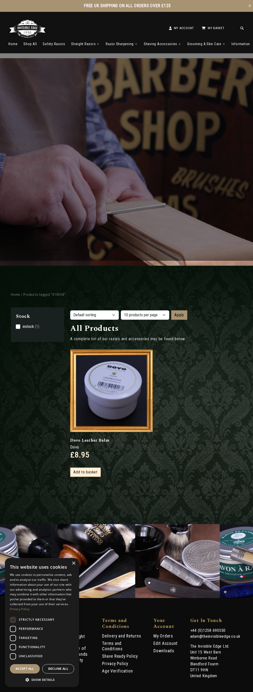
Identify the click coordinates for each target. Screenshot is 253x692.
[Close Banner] (250, 5)
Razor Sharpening (120, 44)
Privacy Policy (115, 663)
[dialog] (42, 622)
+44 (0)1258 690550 (208, 630)
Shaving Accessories (160, 44)
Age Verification (117, 671)
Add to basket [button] (85, 472)
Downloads (163, 650)
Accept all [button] (25, 669)
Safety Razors (54, 44)
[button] (42, 679)
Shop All (30, 44)
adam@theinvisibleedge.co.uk (215, 636)
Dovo (74, 447)
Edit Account (165, 643)
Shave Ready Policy (120, 656)
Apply (179, 315)
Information (241, 44)
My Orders (163, 636)
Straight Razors (83, 44)
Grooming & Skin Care (204, 44)
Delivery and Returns (121, 636)
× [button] (73, 563)
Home (13, 44)
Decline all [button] (58, 669)
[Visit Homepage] (27, 36)
